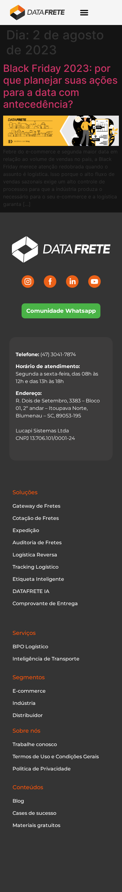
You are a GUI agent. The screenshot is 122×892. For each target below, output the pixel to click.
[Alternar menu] (84, 12)
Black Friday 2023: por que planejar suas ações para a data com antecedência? (60, 86)
